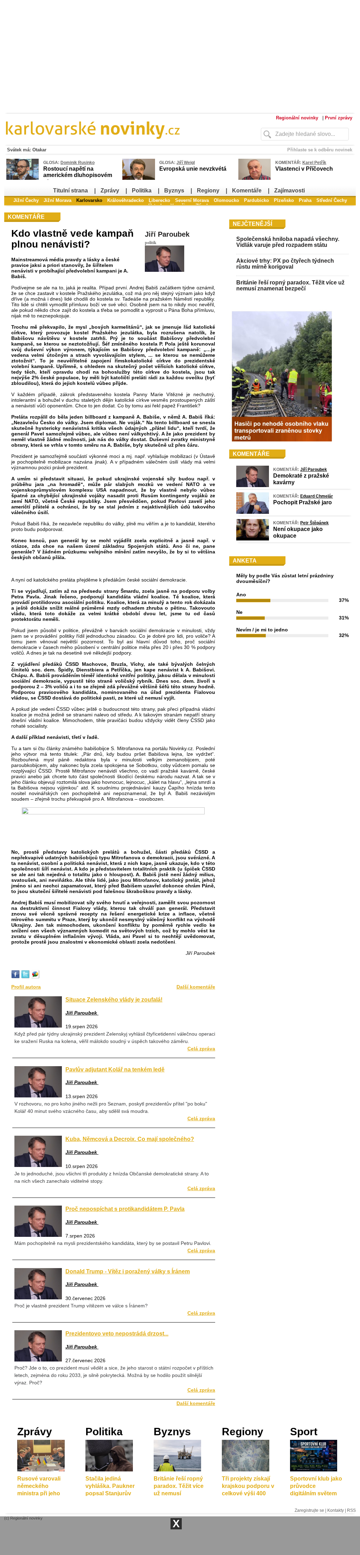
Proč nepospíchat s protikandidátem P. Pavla (125, 1209)
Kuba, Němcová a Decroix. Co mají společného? (129, 1139)
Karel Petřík (314, 162)
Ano (241, 594)
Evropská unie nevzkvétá (192, 169)
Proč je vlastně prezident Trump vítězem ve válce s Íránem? (81, 1305)
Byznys (174, 190)
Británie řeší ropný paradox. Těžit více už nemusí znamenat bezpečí (290, 286)
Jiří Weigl (185, 162)
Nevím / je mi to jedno (262, 629)
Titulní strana (70, 190)
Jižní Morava (57, 200)
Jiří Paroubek (167, 234)
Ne (239, 612)
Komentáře (247, 190)
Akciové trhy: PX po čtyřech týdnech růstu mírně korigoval (285, 264)
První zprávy (338, 117)
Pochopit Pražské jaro (302, 502)
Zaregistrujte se (309, 1510)
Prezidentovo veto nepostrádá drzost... (116, 1333)
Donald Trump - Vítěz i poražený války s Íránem (127, 1271)
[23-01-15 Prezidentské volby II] (113, 812)
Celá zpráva (201, 1048)
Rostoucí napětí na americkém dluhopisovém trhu (77, 175)
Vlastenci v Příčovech (304, 169)
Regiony (208, 190)
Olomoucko (226, 200)
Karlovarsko (89, 200)
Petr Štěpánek (314, 522)
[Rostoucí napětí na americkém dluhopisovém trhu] (22, 179)
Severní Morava (192, 200)
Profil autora (26, 987)
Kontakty (335, 1510)
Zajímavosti (289, 190)
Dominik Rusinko (77, 162)
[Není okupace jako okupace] (252, 539)
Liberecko (159, 200)
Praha (305, 200)
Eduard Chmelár (316, 496)
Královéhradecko (125, 200)
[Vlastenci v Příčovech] (254, 179)
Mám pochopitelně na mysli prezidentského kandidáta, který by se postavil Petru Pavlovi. (112, 1243)
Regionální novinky (297, 117)
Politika (142, 190)
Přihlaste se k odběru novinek (319, 149)
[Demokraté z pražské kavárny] (252, 485)
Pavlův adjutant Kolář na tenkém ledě (115, 1069)
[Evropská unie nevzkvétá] (138, 178)
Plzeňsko (284, 200)
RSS (351, 1510)
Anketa (245, 561)
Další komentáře (195, 987)
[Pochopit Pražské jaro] (252, 512)
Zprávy (110, 190)
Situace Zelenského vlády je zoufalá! (113, 999)
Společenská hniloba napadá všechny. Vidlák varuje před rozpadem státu (287, 242)
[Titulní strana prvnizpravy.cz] (118, 143)
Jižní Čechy (26, 200)
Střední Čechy (331, 200)
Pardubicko (256, 200)
